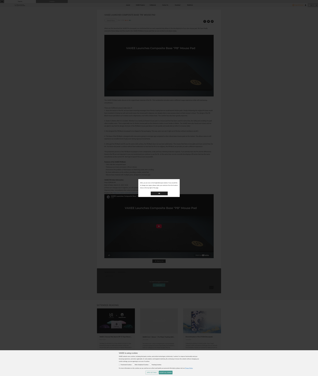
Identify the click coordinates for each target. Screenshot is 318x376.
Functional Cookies (126, 364)
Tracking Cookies (156, 364)
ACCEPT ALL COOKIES (165, 372)
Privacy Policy (189, 368)
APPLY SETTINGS (152, 372)
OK (159, 193)
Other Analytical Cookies (141, 364)
